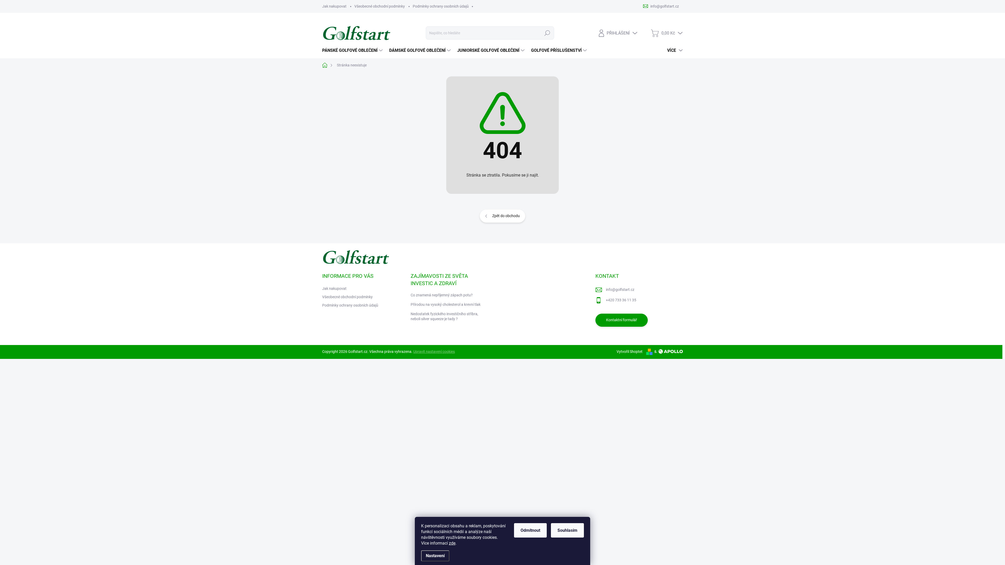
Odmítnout (530, 530)
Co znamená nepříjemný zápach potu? (442, 295)
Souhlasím (567, 530)
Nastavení (435, 555)
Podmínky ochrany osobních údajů (441, 6)
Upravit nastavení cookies (434, 351)
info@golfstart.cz (620, 289)
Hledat (547, 33)
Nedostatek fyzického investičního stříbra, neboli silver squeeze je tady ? (444, 316)
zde (452, 543)
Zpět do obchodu (506, 216)
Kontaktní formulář (621, 320)
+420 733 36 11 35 (621, 300)
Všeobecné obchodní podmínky (379, 6)
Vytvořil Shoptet (630, 351)
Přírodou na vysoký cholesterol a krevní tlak (446, 304)
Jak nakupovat (334, 6)
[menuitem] (353, 50)
